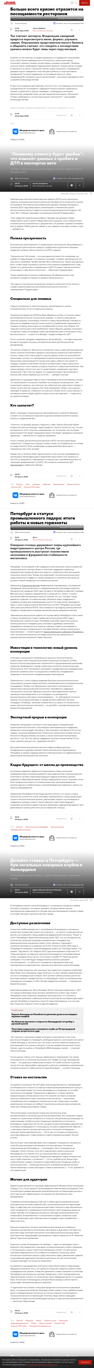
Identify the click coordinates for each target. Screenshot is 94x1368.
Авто (27, 484)
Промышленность (57, 827)
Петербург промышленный (20, 829)
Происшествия (58, 484)
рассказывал (16, 465)
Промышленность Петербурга (37, 827)
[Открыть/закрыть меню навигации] (72, 3)
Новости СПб (16, 487)
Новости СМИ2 (17, 139)
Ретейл (38, 1320)
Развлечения (63, 1320)
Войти (85, 3)
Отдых (33, 1323)
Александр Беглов (31, 585)
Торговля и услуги (50, 1320)
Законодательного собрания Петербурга (63, 632)
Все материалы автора (43, 31)
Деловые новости (73, 484)
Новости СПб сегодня (32, 487)
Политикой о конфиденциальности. (42, 1365)
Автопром (36, 484)
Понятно (85, 1362)
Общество (46, 484)
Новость (19, 484)
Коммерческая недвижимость (40, 1326)
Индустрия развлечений (19, 1323)
